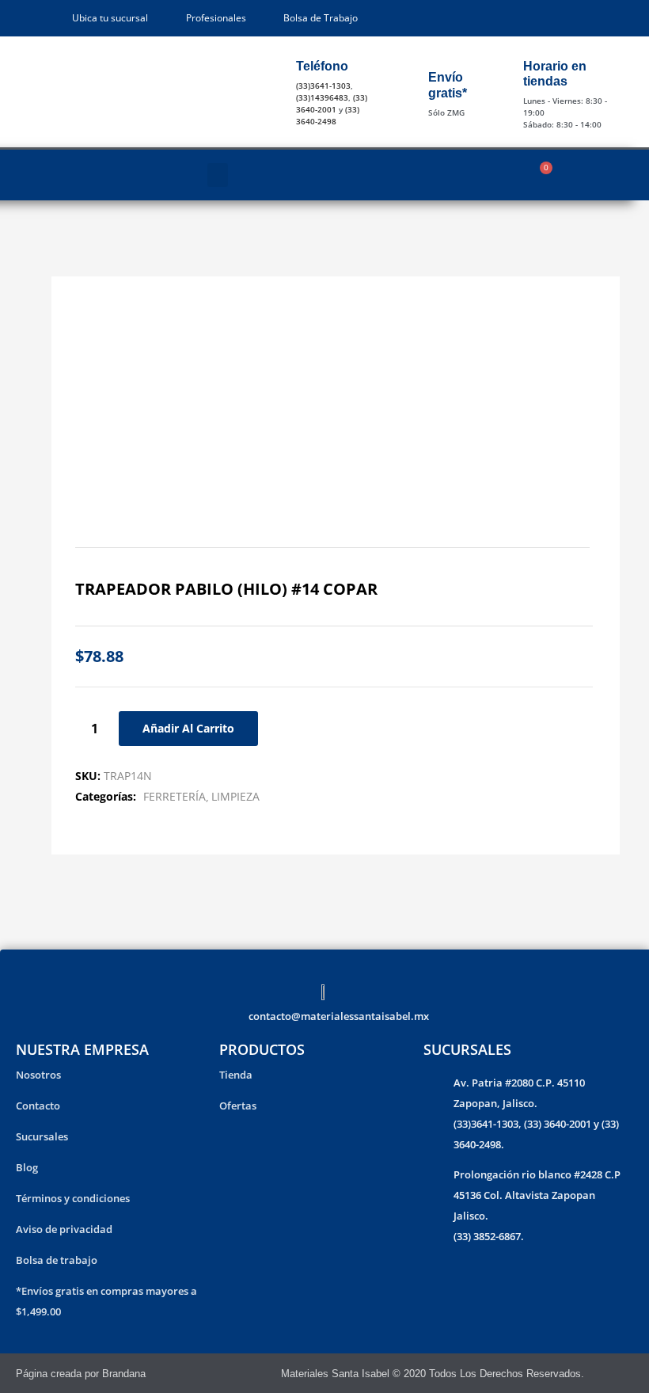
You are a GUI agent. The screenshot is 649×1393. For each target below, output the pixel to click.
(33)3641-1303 (323, 85)
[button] (217, 175)
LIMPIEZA (235, 796)
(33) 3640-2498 (327, 115)
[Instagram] (626, 1373)
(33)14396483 (322, 97)
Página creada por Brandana (81, 1374)
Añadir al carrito (188, 728)
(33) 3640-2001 (331, 103)
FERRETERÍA (174, 796)
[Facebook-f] (605, 1373)
